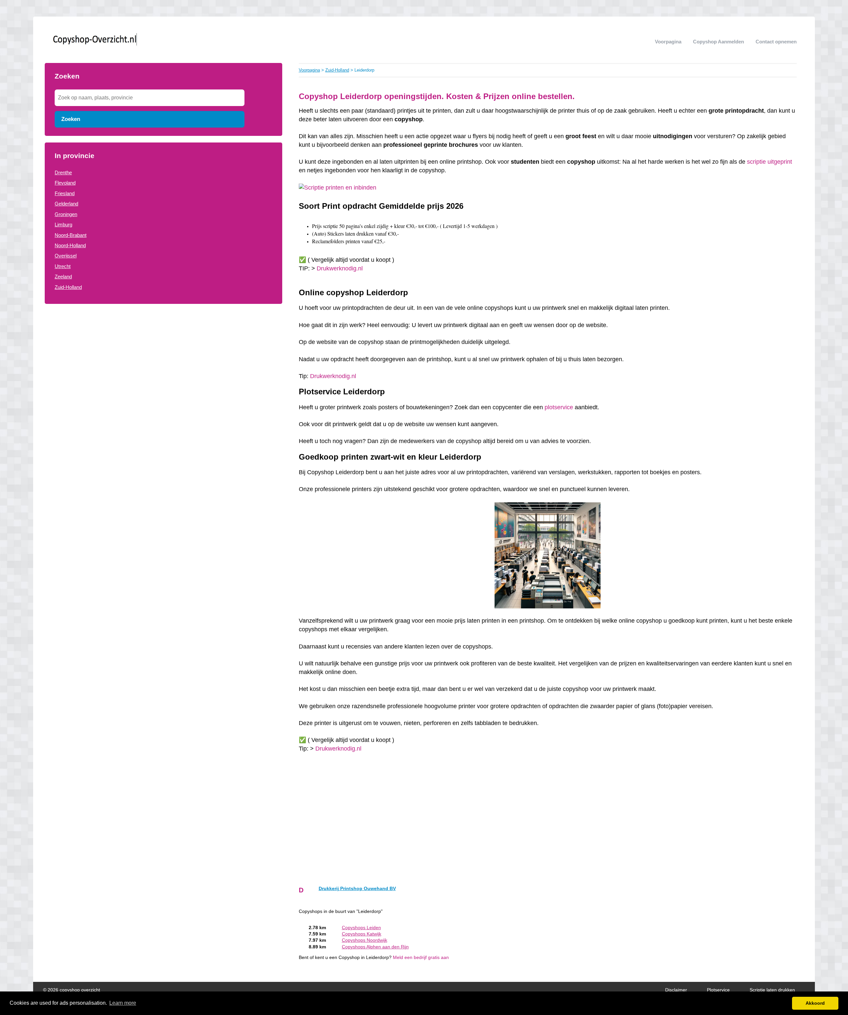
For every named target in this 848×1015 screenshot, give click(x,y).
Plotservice (718, 989)
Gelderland (66, 203)
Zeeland (63, 276)
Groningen (66, 214)
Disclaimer (676, 989)
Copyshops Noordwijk (364, 940)
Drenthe (63, 172)
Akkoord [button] (815, 1003)
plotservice (559, 407)
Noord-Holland (70, 245)
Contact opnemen (776, 41)
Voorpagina (668, 41)
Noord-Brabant (70, 235)
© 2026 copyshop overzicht (71, 989)
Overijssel (66, 255)
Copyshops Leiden (361, 927)
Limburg (63, 224)
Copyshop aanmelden (718, 41)
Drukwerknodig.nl (340, 268)
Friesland (65, 193)
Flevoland (65, 183)
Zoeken (70, 119)
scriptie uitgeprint (769, 161)
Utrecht (63, 266)
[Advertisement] (163, 363)
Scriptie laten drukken (772, 989)
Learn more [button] (122, 1003)
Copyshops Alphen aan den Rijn (375, 946)
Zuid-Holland (68, 287)
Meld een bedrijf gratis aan (421, 957)
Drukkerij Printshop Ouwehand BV (357, 888)
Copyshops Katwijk (361, 933)
